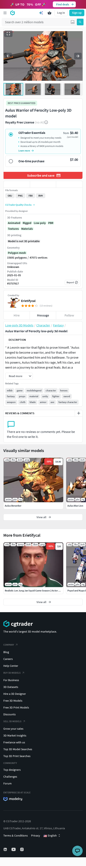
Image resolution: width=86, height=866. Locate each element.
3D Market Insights (14, 735)
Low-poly (40, 223)
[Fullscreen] (8, 33)
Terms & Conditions (15, 835)
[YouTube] (14, 849)
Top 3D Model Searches (17, 749)
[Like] (17, 184)
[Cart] (49, 13)
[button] (72, 22)
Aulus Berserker (13, 505)
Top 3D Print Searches (16, 756)
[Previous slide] (8, 56)
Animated (14, 223)
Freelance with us (14, 742)
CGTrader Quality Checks (18, 204)
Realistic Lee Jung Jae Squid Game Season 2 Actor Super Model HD (40, 590)
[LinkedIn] (6, 849)
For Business (11, 680)
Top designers (12, 770)
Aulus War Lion (75, 505)
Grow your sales (13, 728)
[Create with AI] (41, 13)
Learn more (24, 150)
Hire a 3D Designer (14, 694)
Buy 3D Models (12, 672)
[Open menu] (5, 13)
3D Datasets (10, 687)
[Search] (80, 22)
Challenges (10, 776)
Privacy (35, 835)
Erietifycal (28, 301)
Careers (8, 659)
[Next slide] (78, 56)
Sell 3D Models (12, 721)
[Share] (69, 184)
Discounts (9, 714)
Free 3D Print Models (16, 707)
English (50, 836)
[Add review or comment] (78, 413)
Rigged (27, 223)
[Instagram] (22, 849)
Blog (6, 652)
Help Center (10, 666)
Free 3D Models (12, 700)
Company (8, 644)
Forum (7, 783)
